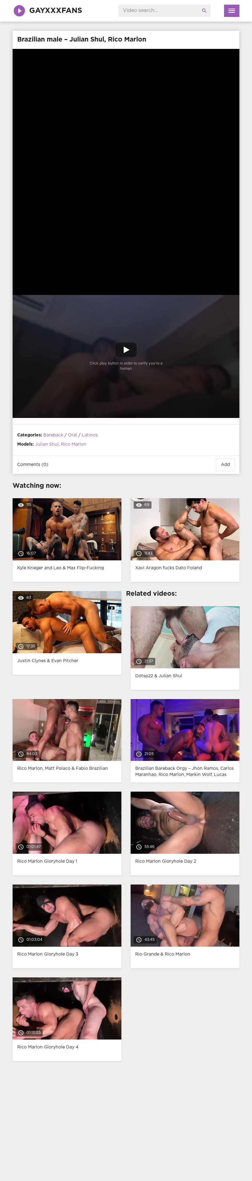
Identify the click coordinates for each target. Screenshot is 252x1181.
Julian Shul (47, 444)
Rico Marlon (73, 444)
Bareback (53, 435)
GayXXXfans (55, 10)
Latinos (90, 435)
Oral (72, 435)
